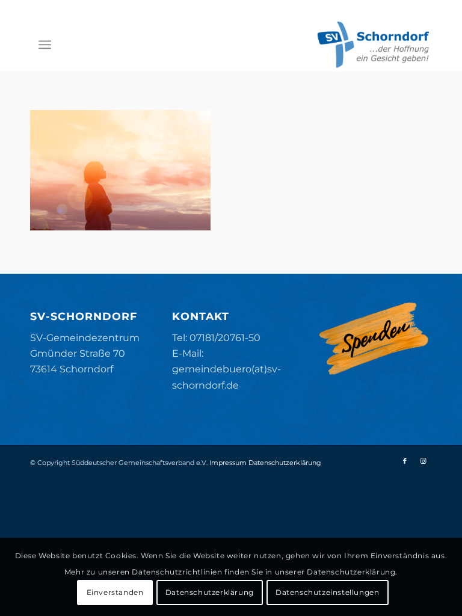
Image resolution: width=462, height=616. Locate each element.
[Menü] (44, 44)
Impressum (228, 462)
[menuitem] (44, 44)
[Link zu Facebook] (405, 461)
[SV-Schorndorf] (373, 44)
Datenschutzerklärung (284, 462)
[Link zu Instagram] (423, 461)
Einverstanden (115, 592)
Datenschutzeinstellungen (327, 592)
